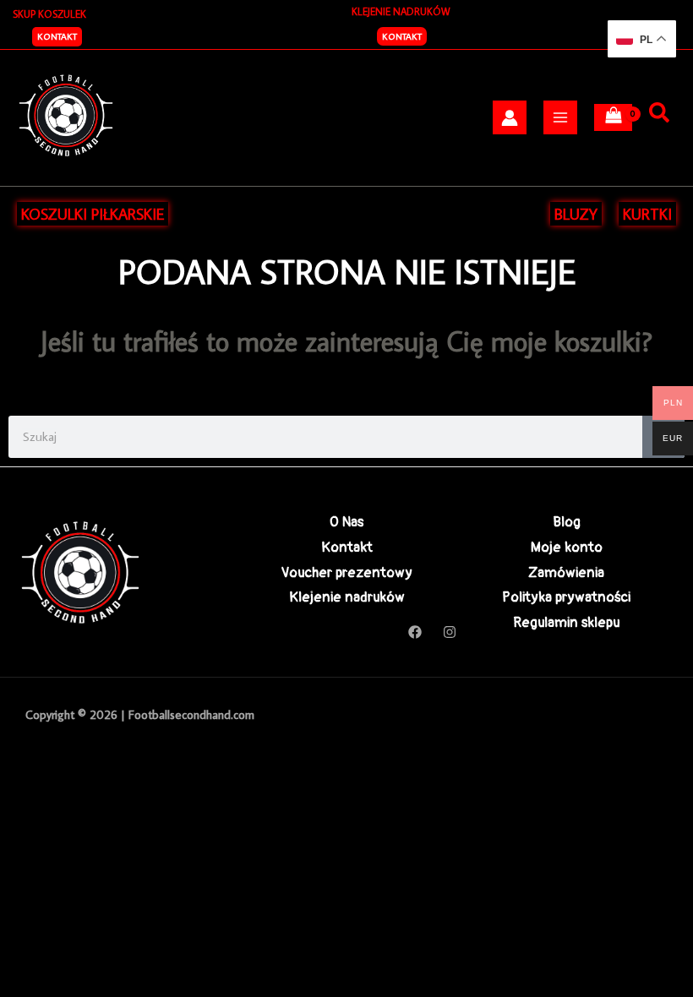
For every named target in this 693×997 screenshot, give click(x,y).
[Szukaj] (659, 113)
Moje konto (567, 547)
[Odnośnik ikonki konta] (509, 117)
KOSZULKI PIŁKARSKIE (92, 214)
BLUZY (576, 214)
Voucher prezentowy (346, 572)
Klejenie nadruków (347, 597)
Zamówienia (566, 572)
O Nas (346, 522)
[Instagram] (449, 632)
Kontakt (402, 36)
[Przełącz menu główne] (560, 117)
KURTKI (647, 214)
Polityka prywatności (566, 597)
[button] (57, 36)
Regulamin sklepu (566, 622)
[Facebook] (415, 632)
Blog (567, 522)
